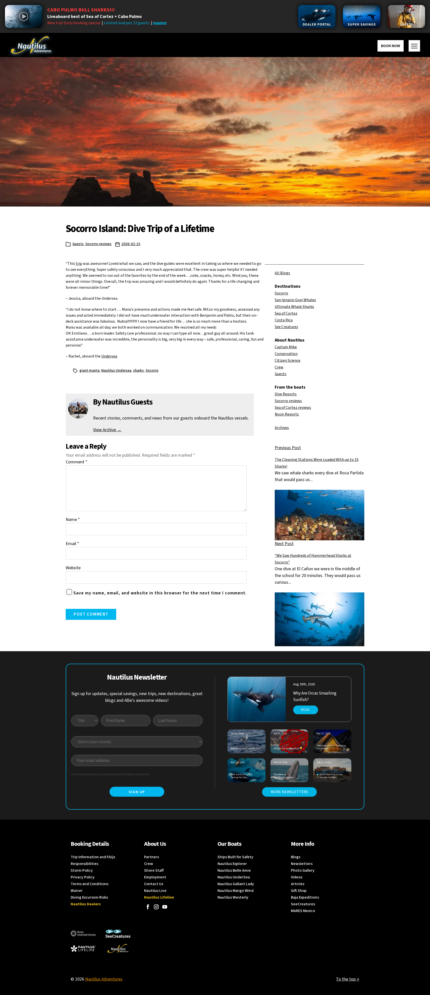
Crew (279, 367)
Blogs (295, 857)
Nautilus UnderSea (233, 877)
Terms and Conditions (89, 884)
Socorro (281, 293)
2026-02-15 (130, 244)
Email (72, 544)
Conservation (286, 353)
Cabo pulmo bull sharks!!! (81, 9)
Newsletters (302, 863)
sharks (138, 370)
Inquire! (160, 23)
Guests (78, 244)
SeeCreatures (303, 904)
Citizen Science (287, 360)
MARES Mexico (303, 911)
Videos (296, 877)
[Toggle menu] (414, 46)
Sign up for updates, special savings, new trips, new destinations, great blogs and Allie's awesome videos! (137, 697)
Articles (297, 884)
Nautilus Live (155, 890)
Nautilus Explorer (232, 863)
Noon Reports (287, 414)
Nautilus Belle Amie (234, 870)
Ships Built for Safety (235, 857)
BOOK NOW (390, 46)
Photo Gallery (303, 870)
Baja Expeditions (305, 897)
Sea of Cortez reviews (293, 407)
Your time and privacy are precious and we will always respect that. (110, 774)
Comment (76, 462)
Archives (282, 427)
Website (73, 568)
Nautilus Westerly (232, 897)
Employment (155, 877)
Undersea (109, 356)
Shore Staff (154, 870)
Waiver (77, 890)
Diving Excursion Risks (89, 897)
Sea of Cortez (286, 313)
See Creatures (286, 327)
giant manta (89, 370)
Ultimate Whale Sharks (294, 306)
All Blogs (282, 273)
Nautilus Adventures (103, 979)
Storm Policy (82, 870)
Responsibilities (84, 863)
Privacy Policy (83, 877)
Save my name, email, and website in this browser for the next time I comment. (160, 593)
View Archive (107, 430)
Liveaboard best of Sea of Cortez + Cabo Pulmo (94, 16)
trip (79, 263)
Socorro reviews (98, 244)
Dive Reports (286, 394)
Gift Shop (299, 890)
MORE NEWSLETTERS (289, 792)
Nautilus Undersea (116, 370)
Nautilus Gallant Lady (235, 884)
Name (73, 519)
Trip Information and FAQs (93, 857)
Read (305, 709)
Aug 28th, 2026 (304, 684)
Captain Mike (286, 347)
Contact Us (153, 884)
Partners (151, 857)
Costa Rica (284, 320)
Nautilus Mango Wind (235, 890)
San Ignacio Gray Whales (295, 300)
